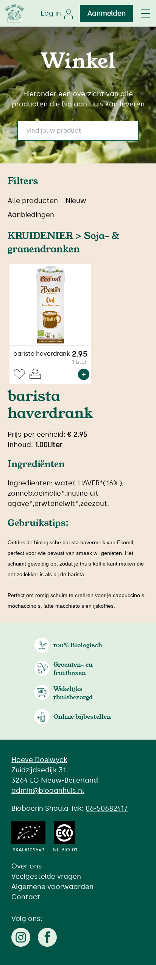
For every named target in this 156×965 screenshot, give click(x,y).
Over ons (26, 866)
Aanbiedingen (31, 215)
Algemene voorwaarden (52, 887)
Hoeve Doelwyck (39, 760)
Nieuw (76, 200)
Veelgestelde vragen (46, 876)
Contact (25, 897)
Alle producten (33, 200)
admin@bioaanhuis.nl (47, 790)
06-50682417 (107, 808)
